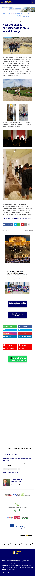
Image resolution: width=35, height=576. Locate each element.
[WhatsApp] (18, 224)
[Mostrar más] (29, 224)
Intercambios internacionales (14, 21)
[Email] (25, 224)
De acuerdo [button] (6, 573)
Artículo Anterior (6, 230)
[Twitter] (15, 224)
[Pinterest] (22, 224)
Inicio (4, 21)
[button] (2, 2)
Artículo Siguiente (28, 230)
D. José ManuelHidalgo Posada (16, 480)
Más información (10, 569)
